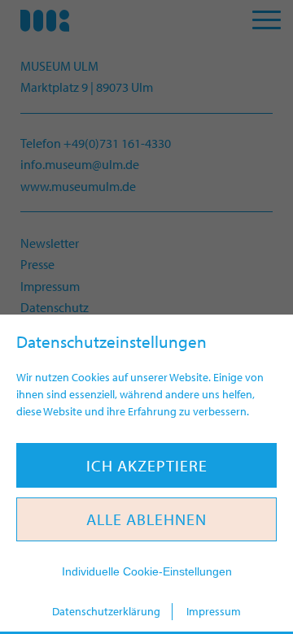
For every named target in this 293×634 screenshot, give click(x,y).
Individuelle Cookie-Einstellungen (147, 571)
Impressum (213, 611)
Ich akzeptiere (147, 465)
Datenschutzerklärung (106, 611)
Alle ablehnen (146, 519)
